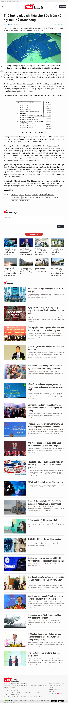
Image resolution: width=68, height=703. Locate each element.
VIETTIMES (34, 6)
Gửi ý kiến (60, 226)
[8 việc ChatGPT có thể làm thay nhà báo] (15, 545)
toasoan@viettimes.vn (58, 683)
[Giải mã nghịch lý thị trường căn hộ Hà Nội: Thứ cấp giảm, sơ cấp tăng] (26, 262)
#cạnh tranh (43, 194)
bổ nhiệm (43, 659)
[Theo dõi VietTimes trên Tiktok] (61, 693)
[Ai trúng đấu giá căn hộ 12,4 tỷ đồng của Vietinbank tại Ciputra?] (57, 242)
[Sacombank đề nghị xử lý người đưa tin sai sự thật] (15, 294)
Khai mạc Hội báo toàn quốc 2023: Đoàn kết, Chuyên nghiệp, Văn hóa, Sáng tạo (44, 444)
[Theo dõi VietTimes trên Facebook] (52, 693)
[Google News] (60, 24)
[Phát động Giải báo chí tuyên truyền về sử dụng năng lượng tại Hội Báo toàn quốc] (15, 429)
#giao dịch (14, 194)
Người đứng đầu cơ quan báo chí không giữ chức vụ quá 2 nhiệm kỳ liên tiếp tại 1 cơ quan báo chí (45, 464)
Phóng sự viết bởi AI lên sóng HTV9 (42, 520)
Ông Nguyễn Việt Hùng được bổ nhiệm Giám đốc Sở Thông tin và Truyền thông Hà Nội (46, 329)
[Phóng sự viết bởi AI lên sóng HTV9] (15, 526)
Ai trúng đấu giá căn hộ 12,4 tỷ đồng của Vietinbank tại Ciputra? (57, 251)
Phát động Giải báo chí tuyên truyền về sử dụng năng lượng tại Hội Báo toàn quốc (45, 425)
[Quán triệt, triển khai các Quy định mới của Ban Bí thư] (15, 352)
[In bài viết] (55, 24)
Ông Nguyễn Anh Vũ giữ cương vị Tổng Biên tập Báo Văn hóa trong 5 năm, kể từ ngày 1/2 (46, 580)
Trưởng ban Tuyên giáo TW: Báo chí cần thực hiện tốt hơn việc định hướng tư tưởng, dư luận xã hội (44, 637)
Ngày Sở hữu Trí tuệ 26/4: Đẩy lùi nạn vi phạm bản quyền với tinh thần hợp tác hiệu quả (46, 310)
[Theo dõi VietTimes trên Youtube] (58, 693)
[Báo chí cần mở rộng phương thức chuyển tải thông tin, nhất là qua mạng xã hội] (15, 601)
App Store (54, 701)
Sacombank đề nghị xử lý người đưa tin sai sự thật (45, 289)
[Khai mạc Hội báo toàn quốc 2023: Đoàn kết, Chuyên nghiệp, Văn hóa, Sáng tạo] (15, 448)
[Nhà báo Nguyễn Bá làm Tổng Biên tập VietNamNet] (15, 658)
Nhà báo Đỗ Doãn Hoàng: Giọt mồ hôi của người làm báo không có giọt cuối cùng (45, 367)
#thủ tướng (14, 200)
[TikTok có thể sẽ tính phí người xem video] (15, 488)
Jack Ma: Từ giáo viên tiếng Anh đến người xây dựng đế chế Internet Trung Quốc (25, 251)
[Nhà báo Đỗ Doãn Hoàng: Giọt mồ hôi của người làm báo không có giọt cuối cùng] (15, 371)
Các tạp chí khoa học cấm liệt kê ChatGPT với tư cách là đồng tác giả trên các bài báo (46, 559)
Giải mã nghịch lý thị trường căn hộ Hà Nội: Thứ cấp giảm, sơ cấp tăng (25, 270)
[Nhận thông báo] (53, 6)
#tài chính (27, 194)
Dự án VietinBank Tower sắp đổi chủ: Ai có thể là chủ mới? (41, 270)
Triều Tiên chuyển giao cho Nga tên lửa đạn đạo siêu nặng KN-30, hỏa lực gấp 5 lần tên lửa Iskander (10, 271)
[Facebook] (52, 24)
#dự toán (48, 197)
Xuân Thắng (9, 24)
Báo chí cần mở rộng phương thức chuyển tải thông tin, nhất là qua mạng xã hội (45, 597)
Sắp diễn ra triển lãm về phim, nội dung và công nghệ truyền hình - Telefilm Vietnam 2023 (45, 387)
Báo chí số (9, 283)
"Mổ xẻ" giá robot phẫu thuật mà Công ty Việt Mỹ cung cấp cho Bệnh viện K (41, 251)
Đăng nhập (63, 6)
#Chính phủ (55, 197)
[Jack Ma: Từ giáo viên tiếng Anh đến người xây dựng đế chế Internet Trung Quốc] (26, 242)
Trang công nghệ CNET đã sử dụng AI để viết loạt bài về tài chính (44, 616)
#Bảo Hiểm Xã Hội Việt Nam (36, 197)
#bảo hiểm (50, 194)
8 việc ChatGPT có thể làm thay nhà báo (44, 539)
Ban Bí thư (29, 472)
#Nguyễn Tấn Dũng (24, 200)
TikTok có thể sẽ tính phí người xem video (45, 482)
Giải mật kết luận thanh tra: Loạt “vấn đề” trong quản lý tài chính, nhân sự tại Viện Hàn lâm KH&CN (57, 271)
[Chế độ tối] (56, 6)
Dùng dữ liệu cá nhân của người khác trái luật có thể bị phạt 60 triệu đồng (10, 251)
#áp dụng (35, 194)
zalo (55, 693)
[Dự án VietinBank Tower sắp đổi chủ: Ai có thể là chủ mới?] (42, 262)
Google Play (61, 701)
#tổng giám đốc (16, 197)
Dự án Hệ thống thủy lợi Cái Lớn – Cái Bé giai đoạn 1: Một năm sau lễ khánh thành (44, 502)
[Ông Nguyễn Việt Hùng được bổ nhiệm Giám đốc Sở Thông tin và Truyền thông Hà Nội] (15, 333)
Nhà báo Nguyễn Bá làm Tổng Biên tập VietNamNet (44, 654)
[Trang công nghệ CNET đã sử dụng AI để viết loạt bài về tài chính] (15, 620)
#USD (21, 194)
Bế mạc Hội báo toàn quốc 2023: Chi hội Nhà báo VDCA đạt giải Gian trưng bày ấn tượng (45, 408)
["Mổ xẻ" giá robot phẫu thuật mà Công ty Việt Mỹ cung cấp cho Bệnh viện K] (42, 242)
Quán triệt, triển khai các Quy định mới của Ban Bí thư (46, 348)
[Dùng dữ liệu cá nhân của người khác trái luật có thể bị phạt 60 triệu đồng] (10, 242)
